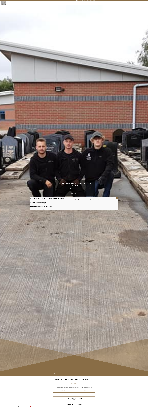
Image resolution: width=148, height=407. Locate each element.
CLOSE (117, 197)
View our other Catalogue (74, 395)
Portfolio (121, 3)
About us (110, 3)
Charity (117, 3)
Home (101, 3)
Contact (134, 3)
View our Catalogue (74, 393)
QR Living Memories (127, 3)
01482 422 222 (77, 0)
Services (114, 3)
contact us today (74, 193)
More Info (27, 406)
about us (63, 390)
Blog (131, 3)
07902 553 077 (81, 0)
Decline (33, 406)
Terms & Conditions (140, 3)
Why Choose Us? (105, 3)
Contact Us (74, 383)
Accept (30, 406)
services (85, 390)
